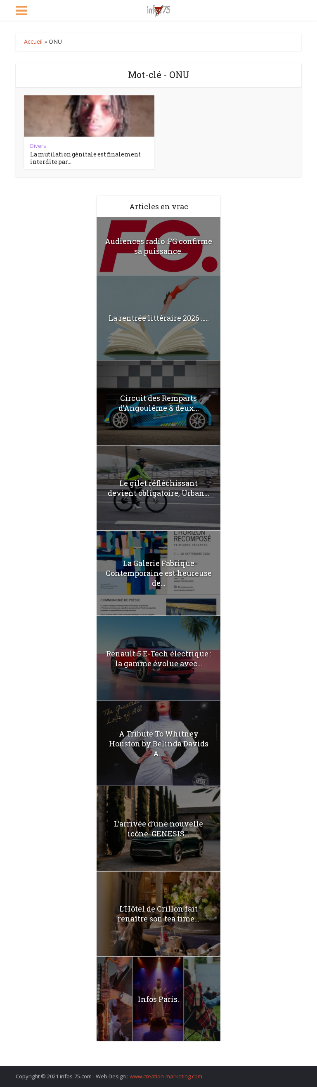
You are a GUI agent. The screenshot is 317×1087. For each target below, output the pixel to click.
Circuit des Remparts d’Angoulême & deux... (158, 403)
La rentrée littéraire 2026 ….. (159, 318)
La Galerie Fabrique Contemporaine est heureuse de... (159, 573)
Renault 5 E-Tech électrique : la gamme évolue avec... (158, 658)
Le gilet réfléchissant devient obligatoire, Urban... (158, 488)
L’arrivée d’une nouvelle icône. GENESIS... (158, 828)
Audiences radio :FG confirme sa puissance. (158, 246)
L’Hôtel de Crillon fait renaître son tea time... (158, 914)
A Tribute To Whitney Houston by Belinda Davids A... (158, 743)
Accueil (33, 41)
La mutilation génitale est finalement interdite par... (85, 158)
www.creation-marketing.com (166, 1076)
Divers (38, 145)
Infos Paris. (158, 999)
